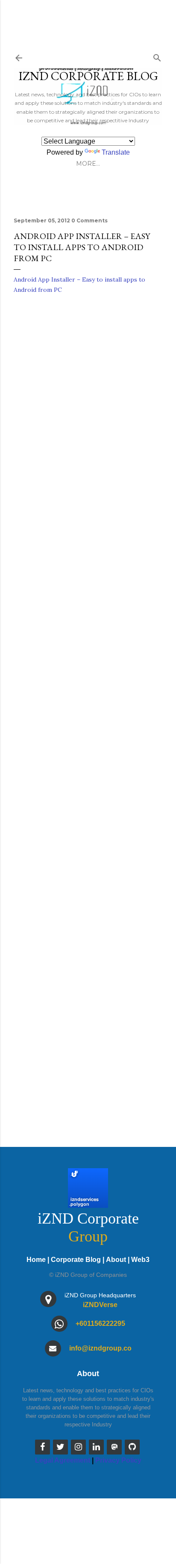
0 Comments (89, 220)
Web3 (140, 1259)
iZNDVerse (100, 1304)
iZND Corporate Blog (88, 76)
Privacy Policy (118, 1460)
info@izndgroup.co (100, 1348)
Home (36, 1259)
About (116, 1259)
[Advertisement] (88, 835)
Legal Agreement (62, 1460)
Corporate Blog (76, 1259)
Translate (116, 152)
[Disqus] (88, 423)
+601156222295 (100, 1323)
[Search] (157, 56)
